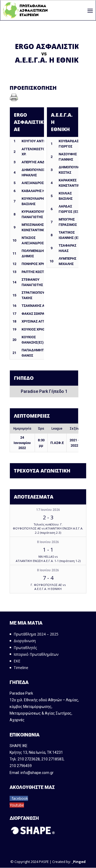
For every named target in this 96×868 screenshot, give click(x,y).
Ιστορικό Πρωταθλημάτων (36, 654)
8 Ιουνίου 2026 (48, 542)
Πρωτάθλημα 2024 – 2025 (36, 634)
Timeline (21, 667)
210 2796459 (21, 766)
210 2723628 (29, 759)
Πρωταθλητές (25, 647)
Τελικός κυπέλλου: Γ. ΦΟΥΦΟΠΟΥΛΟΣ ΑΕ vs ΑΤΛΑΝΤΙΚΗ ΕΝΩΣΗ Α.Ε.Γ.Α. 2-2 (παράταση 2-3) (48, 528)
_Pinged (79, 861)
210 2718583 (52, 759)
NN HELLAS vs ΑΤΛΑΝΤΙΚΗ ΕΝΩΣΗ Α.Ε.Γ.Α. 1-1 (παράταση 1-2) (48, 559)
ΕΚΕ (17, 660)
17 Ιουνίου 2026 (48, 510)
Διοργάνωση (25, 640)
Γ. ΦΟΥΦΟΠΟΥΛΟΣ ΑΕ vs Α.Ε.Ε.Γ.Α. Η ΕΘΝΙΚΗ (48, 587)
